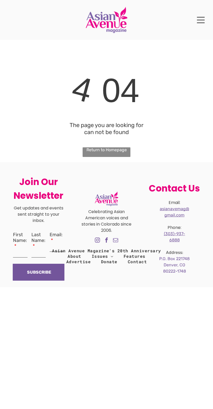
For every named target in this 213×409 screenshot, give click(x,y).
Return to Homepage (106, 149)
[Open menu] (201, 20)
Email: (56, 235)
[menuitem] (106, 250)
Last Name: (38, 237)
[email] (115, 240)
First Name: (20, 237)
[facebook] (106, 240)
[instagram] (97, 240)
